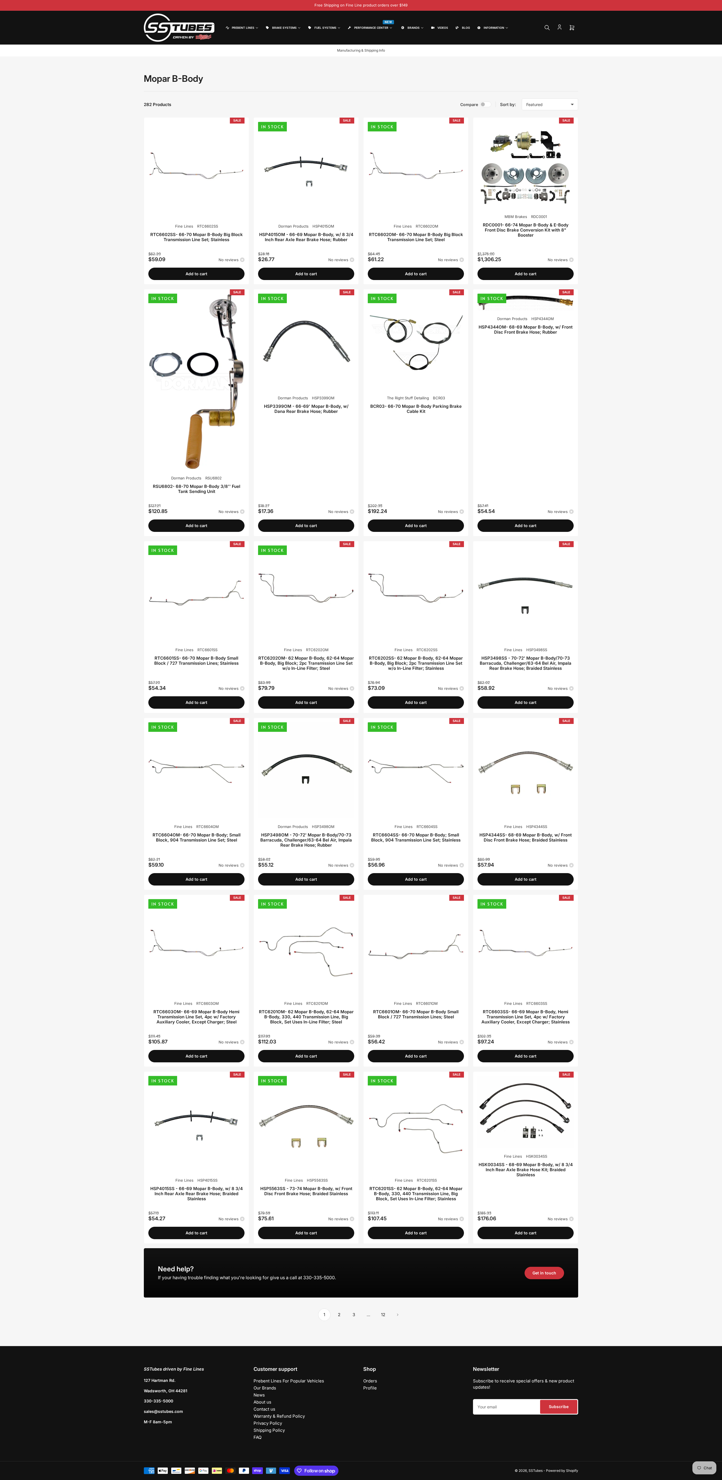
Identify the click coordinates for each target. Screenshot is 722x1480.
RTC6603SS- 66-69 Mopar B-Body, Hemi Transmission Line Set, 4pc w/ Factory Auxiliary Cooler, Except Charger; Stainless (525, 1017)
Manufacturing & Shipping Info (361, 50)
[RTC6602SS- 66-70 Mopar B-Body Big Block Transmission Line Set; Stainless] (196, 170)
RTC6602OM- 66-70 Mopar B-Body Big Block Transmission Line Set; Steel (416, 237)
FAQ (257, 1437)
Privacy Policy (268, 1423)
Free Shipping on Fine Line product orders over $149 (361, 5)
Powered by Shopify (562, 1470)
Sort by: (508, 104)
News (259, 1395)
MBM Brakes (516, 216)
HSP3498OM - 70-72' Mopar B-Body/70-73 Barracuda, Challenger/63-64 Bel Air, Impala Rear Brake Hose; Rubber (306, 840)
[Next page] (398, 1315)
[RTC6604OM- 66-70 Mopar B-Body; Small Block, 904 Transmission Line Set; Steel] (196, 770)
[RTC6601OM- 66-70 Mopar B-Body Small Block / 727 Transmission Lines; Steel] (416, 947)
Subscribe (559, 1406)
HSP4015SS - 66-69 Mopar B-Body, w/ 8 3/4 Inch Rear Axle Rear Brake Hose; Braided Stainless (196, 1193)
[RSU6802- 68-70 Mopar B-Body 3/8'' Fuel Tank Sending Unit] (196, 382)
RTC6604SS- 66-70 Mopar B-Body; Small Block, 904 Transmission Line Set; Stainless (416, 837)
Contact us (264, 1409)
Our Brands (265, 1388)
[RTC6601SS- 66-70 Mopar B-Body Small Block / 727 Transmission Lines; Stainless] (196, 593)
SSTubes (536, 1470)
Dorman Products (293, 226)
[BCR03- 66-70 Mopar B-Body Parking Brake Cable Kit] (416, 342)
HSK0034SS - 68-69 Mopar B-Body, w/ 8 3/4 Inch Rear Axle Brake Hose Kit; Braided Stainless (526, 1169)
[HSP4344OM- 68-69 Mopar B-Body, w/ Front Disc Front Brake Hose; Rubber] (525, 302)
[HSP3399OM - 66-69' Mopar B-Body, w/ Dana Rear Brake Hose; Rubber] (306, 342)
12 (383, 1314)
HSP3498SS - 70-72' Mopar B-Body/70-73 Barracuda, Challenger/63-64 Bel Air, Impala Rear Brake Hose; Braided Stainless (525, 663)
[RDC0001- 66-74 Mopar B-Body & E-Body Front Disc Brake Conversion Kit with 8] (525, 165)
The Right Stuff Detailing (408, 398)
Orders (370, 1381)
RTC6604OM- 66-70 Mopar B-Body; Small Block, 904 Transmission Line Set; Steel (197, 837)
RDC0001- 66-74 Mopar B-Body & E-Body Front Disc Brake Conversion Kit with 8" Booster (526, 230)
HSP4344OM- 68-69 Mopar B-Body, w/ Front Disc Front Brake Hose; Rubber (526, 329)
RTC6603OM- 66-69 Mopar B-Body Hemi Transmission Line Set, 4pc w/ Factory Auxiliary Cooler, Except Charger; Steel (196, 1017)
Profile (370, 1388)
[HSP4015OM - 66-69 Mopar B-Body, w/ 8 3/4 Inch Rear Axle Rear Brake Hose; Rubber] (306, 170)
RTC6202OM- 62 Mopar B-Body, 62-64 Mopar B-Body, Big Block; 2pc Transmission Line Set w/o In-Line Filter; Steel (306, 663)
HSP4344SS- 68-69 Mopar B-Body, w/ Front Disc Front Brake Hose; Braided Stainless (525, 837)
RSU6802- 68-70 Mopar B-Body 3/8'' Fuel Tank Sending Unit (196, 489)
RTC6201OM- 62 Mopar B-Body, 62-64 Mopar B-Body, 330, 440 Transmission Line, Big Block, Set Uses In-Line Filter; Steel (306, 1017)
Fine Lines (184, 226)
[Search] (547, 27)
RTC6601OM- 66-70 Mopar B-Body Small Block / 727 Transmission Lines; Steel (416, 1014)
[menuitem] (241, 27)
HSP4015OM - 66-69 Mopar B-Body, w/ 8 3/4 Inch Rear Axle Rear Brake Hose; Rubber (306, 237)
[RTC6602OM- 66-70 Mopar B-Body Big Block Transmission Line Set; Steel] (416, 170)
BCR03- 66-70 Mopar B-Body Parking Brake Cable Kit (416, 409)
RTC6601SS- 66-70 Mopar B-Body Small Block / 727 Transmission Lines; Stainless (196, 660)
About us (262, 1402)
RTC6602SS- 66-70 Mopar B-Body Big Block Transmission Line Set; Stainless (196, 237)
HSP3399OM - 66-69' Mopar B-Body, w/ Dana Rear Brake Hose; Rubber (306, 409)
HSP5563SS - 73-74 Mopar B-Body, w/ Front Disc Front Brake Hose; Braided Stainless (306, 1191)
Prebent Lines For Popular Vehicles (289, 1381)
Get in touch (544, 1272)
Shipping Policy (269, 1430)
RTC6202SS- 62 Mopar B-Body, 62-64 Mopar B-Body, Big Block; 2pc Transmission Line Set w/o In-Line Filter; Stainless (416, 663)
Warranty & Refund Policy (279, 1416)
